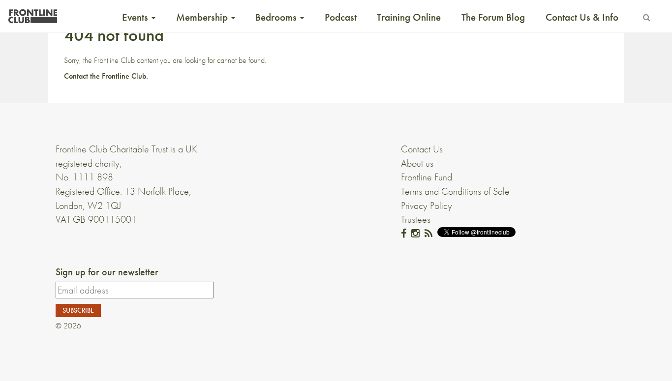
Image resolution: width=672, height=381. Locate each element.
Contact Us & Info (582, 17)
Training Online (409, 17)
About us (417, 163)
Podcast (341, 17)
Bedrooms (277, 17)
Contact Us (422, 149)
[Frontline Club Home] (32, 13)
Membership (203, 17)
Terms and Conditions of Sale (455, 191)
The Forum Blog (493, 17)
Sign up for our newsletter (107, 271)
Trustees (415, 219)
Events (136, 17)
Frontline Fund (426, 177)
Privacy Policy (426, 205)
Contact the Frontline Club (105, 76)
